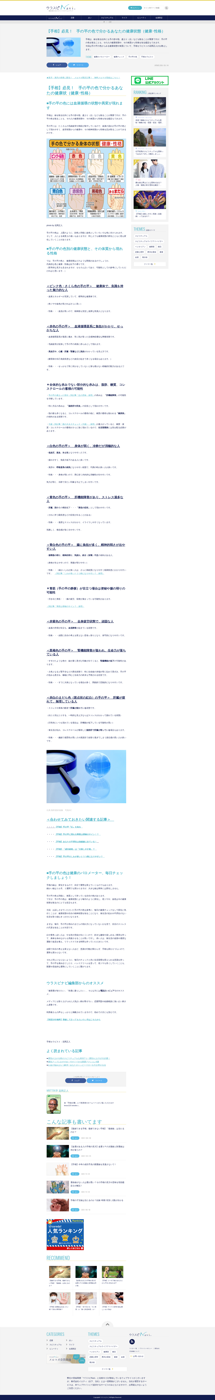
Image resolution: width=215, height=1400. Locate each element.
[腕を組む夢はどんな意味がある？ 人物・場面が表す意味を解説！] (150, 176)
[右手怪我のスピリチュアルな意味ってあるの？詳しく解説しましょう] (150, 145)
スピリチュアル (107, 18)
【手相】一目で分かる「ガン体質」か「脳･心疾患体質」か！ (85, 1308)
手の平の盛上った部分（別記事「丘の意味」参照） (71, 395)
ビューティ (141, 18)
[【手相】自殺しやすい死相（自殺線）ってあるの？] (150, 207)
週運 (161, 252)
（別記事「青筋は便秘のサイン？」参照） (65, 606)
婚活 (139, 180)
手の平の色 (132, 57)
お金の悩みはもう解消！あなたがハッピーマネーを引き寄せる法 (77, 1065)
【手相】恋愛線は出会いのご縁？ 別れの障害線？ (58, 1308)
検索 (166, 8)
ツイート (80, 65)
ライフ (124, 18)
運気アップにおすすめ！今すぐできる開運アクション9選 (73, 1062)
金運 (137, 257)
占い (90, 18)
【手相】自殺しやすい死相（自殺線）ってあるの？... (148, 215)
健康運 (151, 247)
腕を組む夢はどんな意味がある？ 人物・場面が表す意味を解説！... (149, 184)
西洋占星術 (151, 252)
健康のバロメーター (102, 57)
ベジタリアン (140, 247)
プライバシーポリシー (145, 1348)
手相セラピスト (147, 57)
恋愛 (72, 18)
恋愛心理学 (139, 252)
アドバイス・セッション (145, 117)
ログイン (136, 8)
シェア (58, 65)
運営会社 (157, 1348)
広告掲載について (134, 1351)
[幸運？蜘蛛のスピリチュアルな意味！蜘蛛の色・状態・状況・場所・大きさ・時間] (150, 114)
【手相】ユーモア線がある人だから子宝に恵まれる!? (112, 1282)
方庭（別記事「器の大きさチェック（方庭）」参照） (72, 424)
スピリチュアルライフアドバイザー (149, 241)
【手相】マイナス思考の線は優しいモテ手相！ (112, 1308)
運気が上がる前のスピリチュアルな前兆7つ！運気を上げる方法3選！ (79, 1058)
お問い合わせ (138, 1356)
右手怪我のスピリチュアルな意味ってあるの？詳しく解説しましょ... (149, 152)
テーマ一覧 (148, 264)
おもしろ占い (142, 211)
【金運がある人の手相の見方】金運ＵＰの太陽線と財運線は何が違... (85, 1283)
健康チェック (119, 57)
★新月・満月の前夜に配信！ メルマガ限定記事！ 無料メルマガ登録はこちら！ (83, 78)
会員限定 (159, 18)
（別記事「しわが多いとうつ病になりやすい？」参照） (79, 573)
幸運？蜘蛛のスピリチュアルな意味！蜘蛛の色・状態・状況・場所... (149, 121)
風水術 (144, 257)
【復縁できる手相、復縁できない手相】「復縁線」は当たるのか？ (59, 1283)
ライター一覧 (133, 1348)
